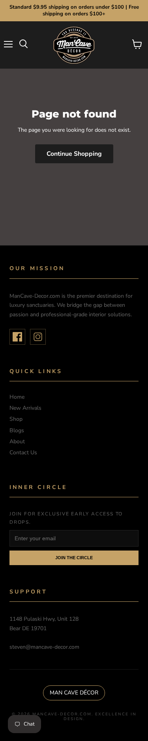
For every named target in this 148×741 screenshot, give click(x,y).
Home (16, 397)
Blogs (16, 430)
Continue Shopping (74, 153)
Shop (15, 419)
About (17, 441)
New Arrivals (25, 408)
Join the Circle (74, 557)
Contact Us (23, 452)
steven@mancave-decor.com (44, 647)
